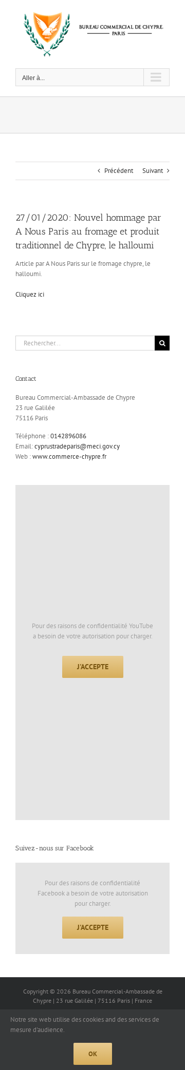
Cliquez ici (29, 294)
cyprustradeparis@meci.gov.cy (77, 446)
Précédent (118, 170)
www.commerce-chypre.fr (69, 456)
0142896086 (68, 436)
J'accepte (92, 666)
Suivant (152, 170)
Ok (92, 1053)
